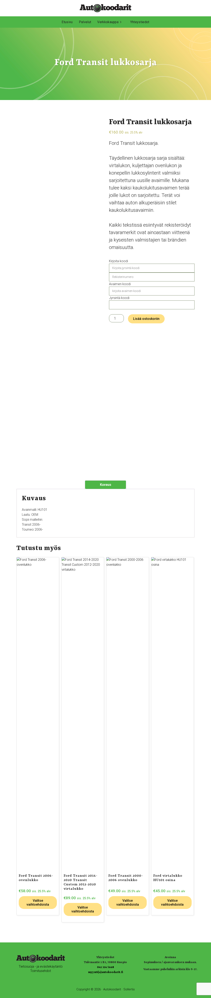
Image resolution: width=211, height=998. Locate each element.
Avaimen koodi (120, 284)
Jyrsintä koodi (119, 298)
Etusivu (67, 22)
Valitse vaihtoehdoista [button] (38, 902)
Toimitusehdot (40, 971)
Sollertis (129, 989)
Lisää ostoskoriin (146, 319)
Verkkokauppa (107, 22)
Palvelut (85, 22)
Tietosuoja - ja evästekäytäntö (41, 966)
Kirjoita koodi (118, 261)
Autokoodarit (112, 989)
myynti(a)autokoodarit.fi (105, 972)
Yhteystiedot (139, 22)
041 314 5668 (105, 967)
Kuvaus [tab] (105, 485)
